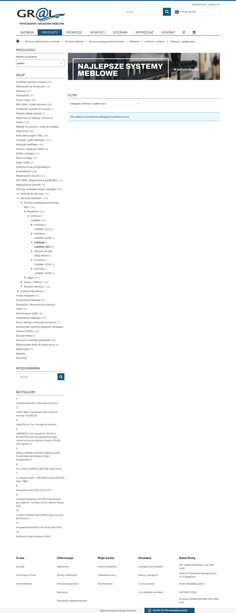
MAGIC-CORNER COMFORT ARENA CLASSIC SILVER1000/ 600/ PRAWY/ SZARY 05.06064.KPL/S (38, 456)
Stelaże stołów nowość (29, 113)
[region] (144, 66)
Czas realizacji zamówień (150, 592)
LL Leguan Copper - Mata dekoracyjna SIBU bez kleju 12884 (40, 479)
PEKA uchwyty (24, 158)
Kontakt (20, 566)
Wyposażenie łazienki (28, 184)
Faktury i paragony (148, 575)
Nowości (21, 353)
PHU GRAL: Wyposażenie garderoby (36, 180)
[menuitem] (27, 34)
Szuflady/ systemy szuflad (31, 82)
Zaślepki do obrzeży (31, 193)
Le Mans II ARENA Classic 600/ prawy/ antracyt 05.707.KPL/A (39, 516)
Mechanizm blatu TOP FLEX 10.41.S (34, 490)
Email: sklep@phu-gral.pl (191, 583)
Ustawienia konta (106, 575)
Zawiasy (20, 91)
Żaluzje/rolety (24, 335)
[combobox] (143, 12)
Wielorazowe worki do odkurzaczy (35, 344)
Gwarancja (62, 592)
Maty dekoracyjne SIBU (29, 135)
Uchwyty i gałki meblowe (30, 140)
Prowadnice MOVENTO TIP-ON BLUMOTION (39, 527)
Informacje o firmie (26, 575)
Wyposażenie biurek (27, 175)
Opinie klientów (24, 583)
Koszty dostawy (146, 583)
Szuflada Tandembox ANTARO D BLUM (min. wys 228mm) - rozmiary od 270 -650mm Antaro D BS (40, 502)
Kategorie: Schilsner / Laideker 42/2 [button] (88, 103)
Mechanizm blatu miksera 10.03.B (33, 536)
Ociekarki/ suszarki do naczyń (33, 109)
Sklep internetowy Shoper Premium (118, 610)
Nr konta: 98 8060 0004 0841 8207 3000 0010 (199, 600)
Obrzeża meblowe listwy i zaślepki (36, 189)
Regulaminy (63, 566)
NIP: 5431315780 (187, 592)
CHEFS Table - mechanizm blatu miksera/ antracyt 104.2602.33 (37, 413)
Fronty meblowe (25, 295)
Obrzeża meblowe (30, 198)
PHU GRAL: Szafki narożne (31, 104)
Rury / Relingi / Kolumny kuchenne (36, 322)
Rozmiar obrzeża (33, 286)
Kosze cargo (23, 100)
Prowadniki (22, 95)
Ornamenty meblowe (28, 300)
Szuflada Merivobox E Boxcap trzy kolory (37, 403)
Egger (30, 277)
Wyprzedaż (22, 349)
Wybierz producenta (26, 56)
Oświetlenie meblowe (28, 317)
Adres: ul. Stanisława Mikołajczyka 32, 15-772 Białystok (198, 575)
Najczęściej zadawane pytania (72, 600)
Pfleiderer (33, 211)
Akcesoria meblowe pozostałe (33, 340)
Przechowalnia (105, 583)
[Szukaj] (167, 12)
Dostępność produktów (150, 566)
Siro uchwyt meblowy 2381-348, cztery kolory (39, 468)
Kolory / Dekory (32, 282)
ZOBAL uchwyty (25, 153)
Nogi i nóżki (23, 162)
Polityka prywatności (67, 583)
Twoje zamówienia (107, 566)
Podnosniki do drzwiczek (30, 86)
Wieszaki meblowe (26, 144)
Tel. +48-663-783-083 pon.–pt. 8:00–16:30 (197, 566)
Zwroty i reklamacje (67, 575)
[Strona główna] (40, 16)
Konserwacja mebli (27, 313)
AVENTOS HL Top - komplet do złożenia (36, 424)
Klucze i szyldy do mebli (30, 149)
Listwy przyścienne (31, 291)
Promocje (21, 358)
